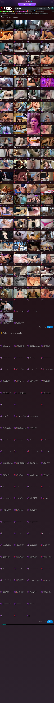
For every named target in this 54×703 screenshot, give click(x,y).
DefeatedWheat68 (34, 416)
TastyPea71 (6, 510)
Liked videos (36, 13)
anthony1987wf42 (47, 264)
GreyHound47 (33, 533)
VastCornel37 (33, 428)
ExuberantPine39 (6, 159)
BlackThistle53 (46, 615)
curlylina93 (6, 147)
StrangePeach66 (33, 42)
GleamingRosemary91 (21, 463)
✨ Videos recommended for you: (13, 333)
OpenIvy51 (33, 369)
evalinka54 (46, 53)
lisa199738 (6, 311)
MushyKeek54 (46, 381)
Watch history (44, 13)
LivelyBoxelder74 (33, 463)
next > (50, 327)
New (33, 11)
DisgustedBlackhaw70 (48, 369)
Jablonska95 (33, 171)
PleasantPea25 (46, 440)
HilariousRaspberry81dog (21, 393)
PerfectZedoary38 (20, 451)
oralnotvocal (19, 241)
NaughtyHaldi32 (47, 100)
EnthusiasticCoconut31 (8, 463)
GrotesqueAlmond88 (20, 311)
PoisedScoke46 (20, 358)
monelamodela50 (34, 253)
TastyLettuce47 (19, 182)
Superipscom (19, 288)
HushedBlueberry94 (7, 53)
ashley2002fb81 (33, 206)
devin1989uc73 (46, 580)
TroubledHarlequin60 (34, 65)
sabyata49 (19, 533)
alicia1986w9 (33, 194)
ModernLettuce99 (7, 428)
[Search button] (49, 8)
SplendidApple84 (6, 206)
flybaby (5, 112)
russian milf (18, 13)
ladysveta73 (19, 112)
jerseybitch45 (6, 171)
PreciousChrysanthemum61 (35, 346)
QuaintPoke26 (33, 276)
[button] (52, 8)
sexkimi (19, 580)
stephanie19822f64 (20, 42)
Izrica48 (45, 253)
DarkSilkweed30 (20, 557)
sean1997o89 (33, 241)
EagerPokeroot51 (7, 440)
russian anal (12, 13)
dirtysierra (19, 253)
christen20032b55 (7, 77)
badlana (18, 159)
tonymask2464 (20, 369)
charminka (46, 229)
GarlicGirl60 (6, 65)
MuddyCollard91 (20, 604)
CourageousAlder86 (7, 580)
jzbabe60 (45, 463)
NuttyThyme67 (19, 381)
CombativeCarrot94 (20, 346)
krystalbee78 (46, 147)
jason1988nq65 (6, 393)
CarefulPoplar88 (33, 404)
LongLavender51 (47, 112)
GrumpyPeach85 (33, 510)
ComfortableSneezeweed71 (48, 498)
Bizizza (32, 229)
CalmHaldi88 (46, 30)
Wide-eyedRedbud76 (34, 451)
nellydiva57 (33, 30)
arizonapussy (19, 206)
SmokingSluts (6, 182)
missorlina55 (33, 592)
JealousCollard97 (47, 206)
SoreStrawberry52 (34, 358)
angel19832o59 (6, 288)
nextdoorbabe (6, 42)
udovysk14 (19, 124)
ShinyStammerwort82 (7, 451)
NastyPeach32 (19, 498)
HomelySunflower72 (34, 475)
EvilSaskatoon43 (19, 276)
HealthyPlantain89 (20, 30)
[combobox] (30, 8)
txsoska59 (46, 65)
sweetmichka (6, 30)
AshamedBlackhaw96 (21, 416)
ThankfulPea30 (19, 53)
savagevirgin (19, 545)
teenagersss (33, 135)
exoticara (18, 77)
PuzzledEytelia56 (6, 346)
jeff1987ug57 (46, 545)
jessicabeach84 (6, 194)
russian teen (3, 13)
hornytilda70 (19, 264)
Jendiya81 (5, 253)
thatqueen (46, 241)
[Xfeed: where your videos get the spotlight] (7, 8)
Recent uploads (27, 13)
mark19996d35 (46, 171)
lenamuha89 (46, 346)
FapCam (18, 323)
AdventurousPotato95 (21, 171)
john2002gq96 (19, 65)
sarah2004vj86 (6, 229)
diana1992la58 (33, 557)
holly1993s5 (46, 124)
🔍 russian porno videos (10, 17)
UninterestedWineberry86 (8, 369)
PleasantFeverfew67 (34, 440)
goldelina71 (46, 159)
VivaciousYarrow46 (34, 112)
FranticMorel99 (33, 545)
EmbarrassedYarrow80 (48, 288)
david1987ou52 (46, 42)
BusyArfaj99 (46, 77)
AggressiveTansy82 (47, 393)
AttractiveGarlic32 (7, 498)
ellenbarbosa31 (33, 147)
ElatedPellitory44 (47, 358)
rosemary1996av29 (7, 533)
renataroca (46, 194)
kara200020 (6, 264)
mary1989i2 (33, 182)
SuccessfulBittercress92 (35, 580)
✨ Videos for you (39, 11)
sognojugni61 (46, 451)
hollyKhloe (32, 100)
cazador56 (6, 276)
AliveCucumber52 (34, 604)
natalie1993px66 (20, 194)
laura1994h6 (19, 229)
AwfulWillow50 (46, 475)
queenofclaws (46, 276)
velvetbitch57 (33, 77)
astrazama (19, 100)
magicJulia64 (6, 100)
